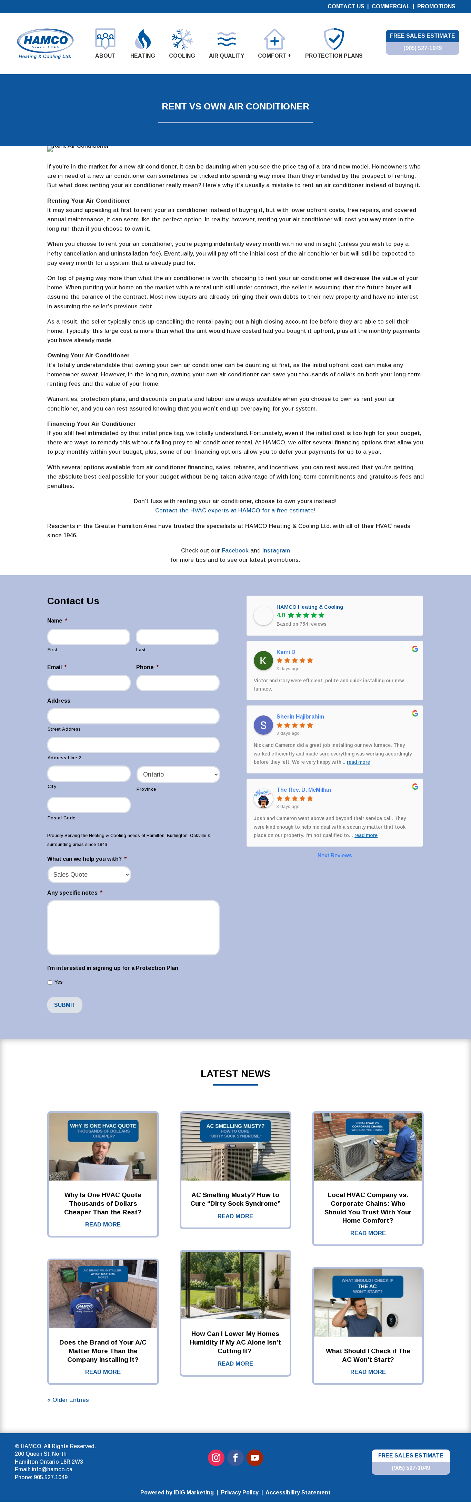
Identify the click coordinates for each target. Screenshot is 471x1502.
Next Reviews (335, 855)
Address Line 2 (64, 757)
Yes (58, 982)
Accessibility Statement (298, 1492)
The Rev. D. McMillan (304, 790)
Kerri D (286, 652)
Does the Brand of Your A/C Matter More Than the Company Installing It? (103, 1351)
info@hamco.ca (52, 1469)
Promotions (436, 6)
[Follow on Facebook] (235, 1458)
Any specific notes (74, 893)
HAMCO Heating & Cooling (310, 607)
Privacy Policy (240, 1492)
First (53, 649)
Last (141, 649)
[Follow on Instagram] (216, 1458)
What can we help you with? (87, 859)
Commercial (391, 6)
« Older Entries (68, 1400)
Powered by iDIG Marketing (177, 1492)
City (52, 786)
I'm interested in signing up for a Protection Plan (112, 968)
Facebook (234, 550)
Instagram (275, 550)
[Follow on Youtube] (255, 1458)
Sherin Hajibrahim (300, 717)
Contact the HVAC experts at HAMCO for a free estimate (234, 510)
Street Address (64, 729)
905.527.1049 (51, 1477)
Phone (147, 667)
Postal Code (62, 817)
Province (146, 789)
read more (103, 1224)
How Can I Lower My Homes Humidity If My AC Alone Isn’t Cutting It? (235, 1342)
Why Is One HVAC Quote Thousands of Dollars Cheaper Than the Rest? (103, 1203)
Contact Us (346, 6)
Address (58, 701)
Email (57, 667)
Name (57, 621)
